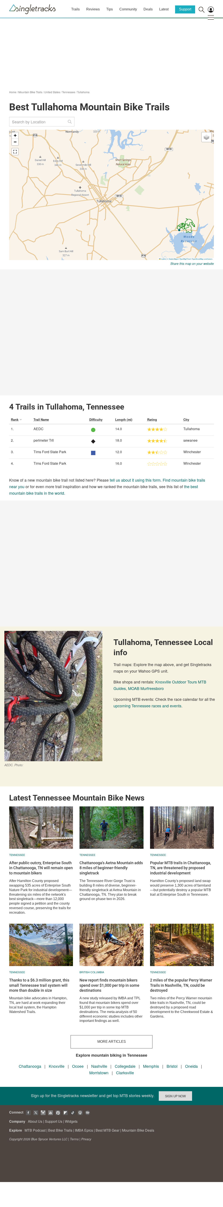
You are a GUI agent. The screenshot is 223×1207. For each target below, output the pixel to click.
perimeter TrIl (44, 440)
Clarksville (125, 1072)
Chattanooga (30, 1066)
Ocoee (78, 1066)
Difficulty (96, 419)
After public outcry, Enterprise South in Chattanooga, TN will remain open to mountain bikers (41, 867)
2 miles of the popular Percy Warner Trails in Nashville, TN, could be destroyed (181, 985)
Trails (75, 9)
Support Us (53, 1121)
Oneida (191, 1066)
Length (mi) (123, 419)
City (186, 419)
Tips (109, 9)
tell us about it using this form (135, 480)
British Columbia (91, 972)
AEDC (39, 428)
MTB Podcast (35, 1130)
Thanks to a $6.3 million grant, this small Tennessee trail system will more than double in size (39, 985)
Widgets (71, 1121)
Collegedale (125, 1066)
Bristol (172, 1066)
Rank (15, 419)
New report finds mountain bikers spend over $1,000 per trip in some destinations (109, 985)
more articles (111, 1041)
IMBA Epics (84, 1130)
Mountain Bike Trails (30, 92)
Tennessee (68, 92)
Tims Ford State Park (50, 451)
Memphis (151, 1066)
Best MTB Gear (107, 1130)
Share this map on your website (192, 263)
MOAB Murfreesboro (146, 688)
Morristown (98, 1072)
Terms (74, 1139)
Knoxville (56, 1066)
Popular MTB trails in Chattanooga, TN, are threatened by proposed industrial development (180, 867)
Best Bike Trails (60, 1130)
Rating (152, 419)
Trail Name (41, 419)
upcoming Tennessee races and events (147, 705)
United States (52, 92)
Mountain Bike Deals (138, 1130)
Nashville (99, 1066)
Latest (164, 9)
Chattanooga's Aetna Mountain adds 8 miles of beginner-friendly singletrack (111, 867)
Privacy (86, 1139)
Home (12, 92)
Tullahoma (83, 92)
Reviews (93, 9)
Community (128, 9)
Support (185, 9)
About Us (35, 1121)
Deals (148, 9)
